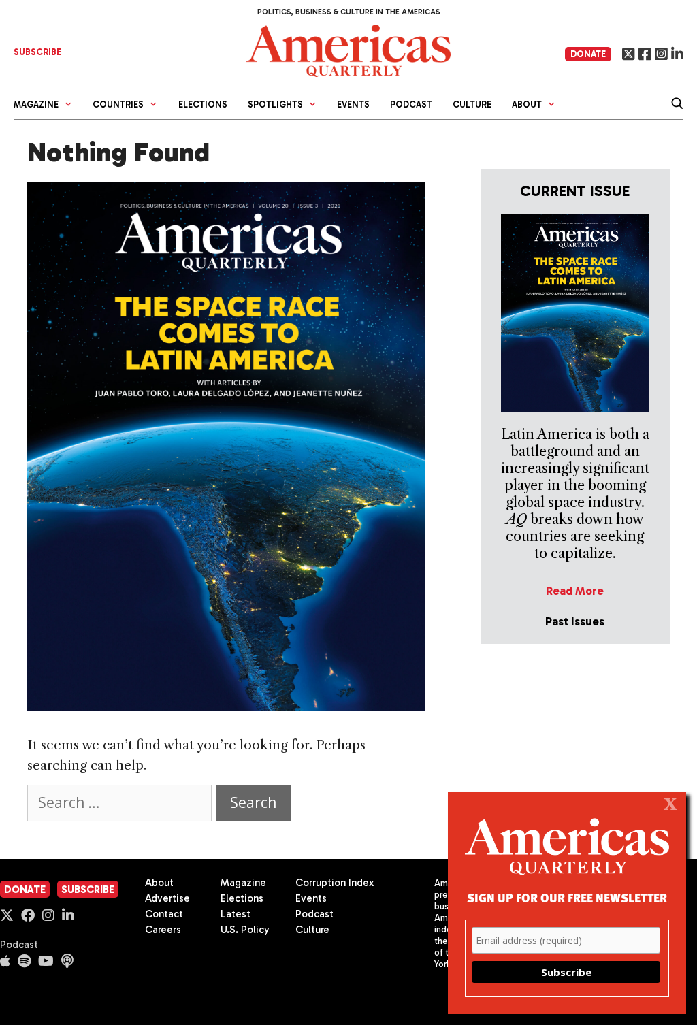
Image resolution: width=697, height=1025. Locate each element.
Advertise (167, 898)
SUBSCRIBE (37, 52)
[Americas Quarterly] (348, 49)
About (159, 883)
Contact (164, 914)
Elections (202, 104)
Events (353, 104)
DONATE (588, 54)
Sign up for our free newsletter (567, 897)
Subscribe (87, 889)
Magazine (243, 883)
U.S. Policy (245, 930)
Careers (163, 930)
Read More (575, 591)
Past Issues (574, 621)
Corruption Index (334, 883)
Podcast (411, 104)
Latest (235, 914)
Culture (472, 104)
